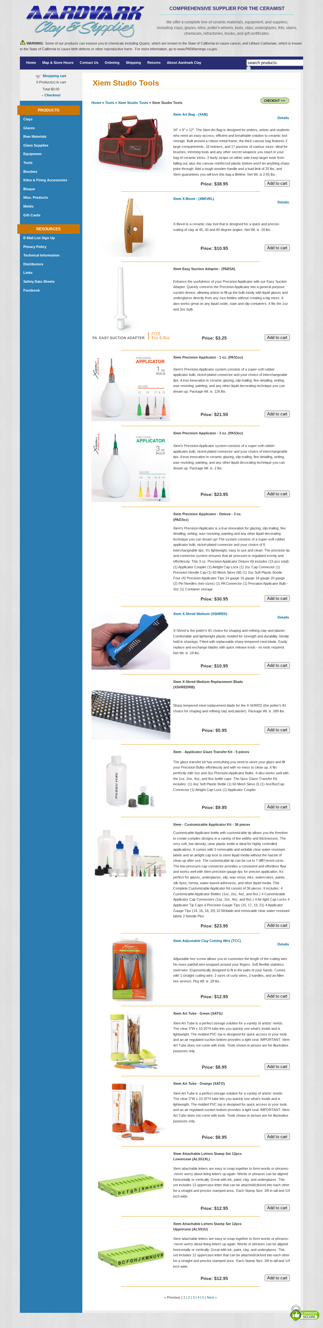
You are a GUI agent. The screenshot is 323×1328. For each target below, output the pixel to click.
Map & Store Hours (57, 62)
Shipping (133, 62)
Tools (109, 103)
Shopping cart (54, 76)
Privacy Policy (34, 247)
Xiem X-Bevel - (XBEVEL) (193, 199)
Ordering (112, 62)
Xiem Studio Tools (133, 103)
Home (31, 62)
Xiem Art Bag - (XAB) (190, 114)
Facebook (31, 290)
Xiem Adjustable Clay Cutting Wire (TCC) (207, 941)
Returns (154, 62)
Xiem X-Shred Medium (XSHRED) (200, 614)
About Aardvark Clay (184, 62)
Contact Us (89, 62)
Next (210, 1297)
